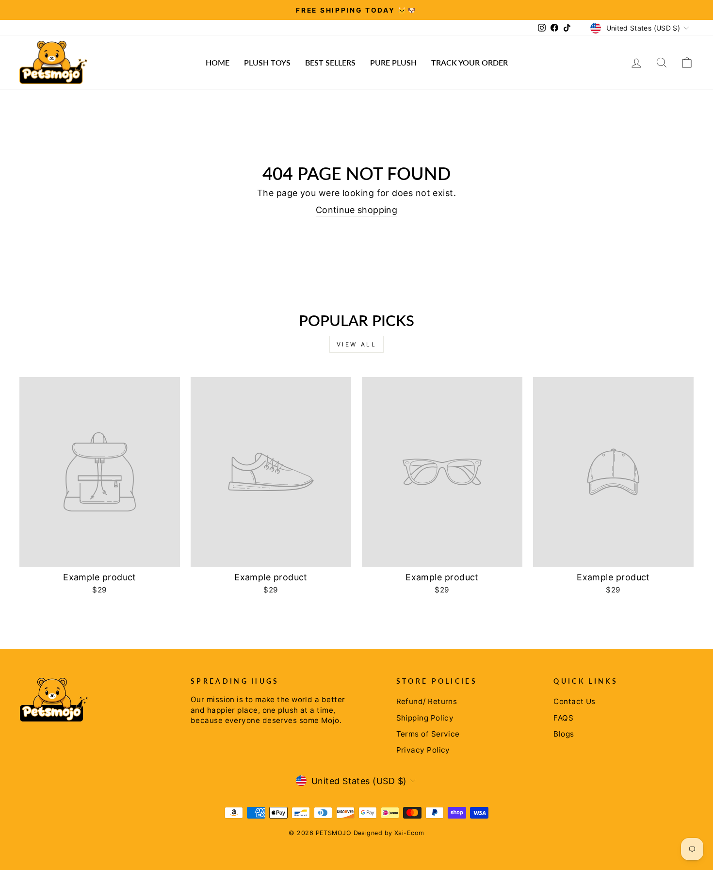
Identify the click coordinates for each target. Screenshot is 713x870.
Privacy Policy (423, 750)
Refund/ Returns (426, 701)
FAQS (563, 717)
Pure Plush (393, 62)
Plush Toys (267, 62)
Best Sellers (330, 62)
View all (357, 344)
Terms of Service (428, 734)
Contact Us (574, 701)
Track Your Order (469, 62)
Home (217, 62)
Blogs (563, 734)
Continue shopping (357, 210)
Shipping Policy (425, 717)
